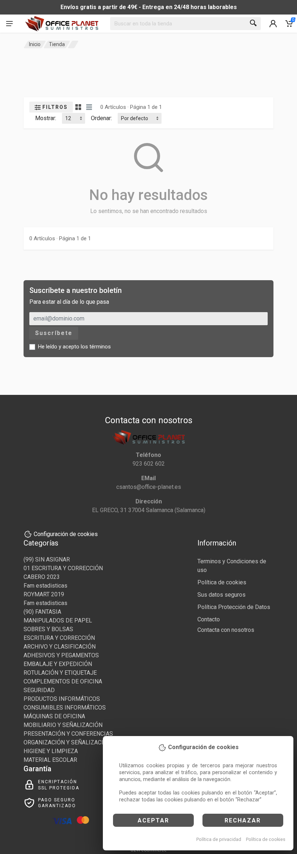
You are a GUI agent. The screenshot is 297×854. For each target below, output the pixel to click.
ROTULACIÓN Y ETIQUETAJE (60, 672)
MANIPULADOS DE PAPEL (58, 620)
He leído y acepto (74, 346)
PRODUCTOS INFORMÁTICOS (62, 698)
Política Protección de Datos (233, 607)
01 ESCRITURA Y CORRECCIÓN (63, 568)
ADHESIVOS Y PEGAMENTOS (61, 655)
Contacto (208, 619)
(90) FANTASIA (42, 611)
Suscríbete (53, 333)
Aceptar (153, 820)
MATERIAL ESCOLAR (50, 759)
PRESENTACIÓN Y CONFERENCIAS (68, 733)
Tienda (57, 44)
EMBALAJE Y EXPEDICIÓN (58, 664)
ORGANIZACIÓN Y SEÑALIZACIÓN (67, 742)
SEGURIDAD (39, 690)
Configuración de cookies (66, 534)
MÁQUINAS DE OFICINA (54, 716)
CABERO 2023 (42, 576)
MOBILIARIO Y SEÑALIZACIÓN (63, 725)
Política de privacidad (218, 839)
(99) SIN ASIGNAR (47, 559)
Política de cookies (265, 839)
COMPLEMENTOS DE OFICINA (63, 681)
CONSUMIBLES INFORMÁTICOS (65, 707)
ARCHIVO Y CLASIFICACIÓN (60, 646)
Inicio (35, 44)
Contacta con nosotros (225, 629)
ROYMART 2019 (44, 594)
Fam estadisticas (45, 585)
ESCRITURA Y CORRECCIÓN (59, 637)
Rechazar (243, 820)
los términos (96, 346)
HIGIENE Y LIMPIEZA (51, 751)
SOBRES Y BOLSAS (48, 629)
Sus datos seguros (221, 594)
